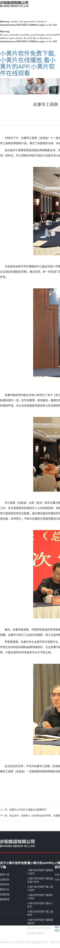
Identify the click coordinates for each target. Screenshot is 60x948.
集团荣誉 (4, 899)
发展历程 (4, 894)
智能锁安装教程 (35, 933)
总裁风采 (4, 879)
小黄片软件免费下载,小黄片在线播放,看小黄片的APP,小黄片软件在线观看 (28, 63)
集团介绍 (4, 874)
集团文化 (4, 889)
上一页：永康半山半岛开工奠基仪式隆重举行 (23, 809)
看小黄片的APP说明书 (38, 928)
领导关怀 (4, 884)
